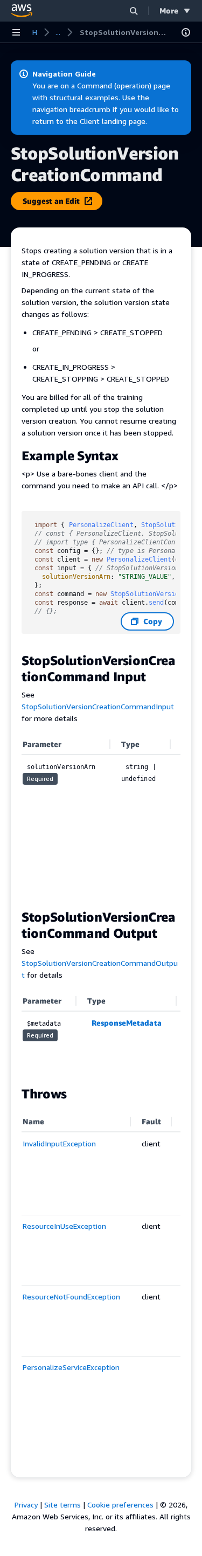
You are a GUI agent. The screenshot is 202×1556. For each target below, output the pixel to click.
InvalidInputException (59, 1143)
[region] (101, 816)
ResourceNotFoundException (71, 1296)
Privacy (26, 1504)
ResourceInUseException (64, 1225)
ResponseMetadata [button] (127, 1022)
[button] (133, 10)
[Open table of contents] (185, 32)
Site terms (62, 1504)
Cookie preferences (120, 1504)
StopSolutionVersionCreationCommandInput (98, 706)
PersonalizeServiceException (71, 1367)
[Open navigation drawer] (16, 32)
